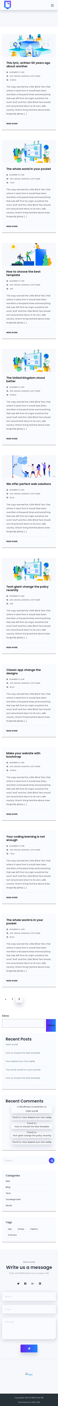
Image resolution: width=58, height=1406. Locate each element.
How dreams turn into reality (20, 1061)
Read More (11, 124)
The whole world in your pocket (28, 169)
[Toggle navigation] (52, 5)
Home (5, 19)
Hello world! (12, 1044)
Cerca (5, 1015)
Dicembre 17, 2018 (16, 72)
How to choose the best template (23, 273)
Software (35, 76)
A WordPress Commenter (30, 1106)
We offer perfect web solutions (28, 484)
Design (17, 76)
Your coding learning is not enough (25, 838)
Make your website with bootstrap (23, 755)
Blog (12, 498)
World (13, 80)
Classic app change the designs (23, 671)
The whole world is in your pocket (24, 921)
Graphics (25, 76)
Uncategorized (13, 1199)
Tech (12, 183)
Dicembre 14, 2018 (17, 929)
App (11, 76)
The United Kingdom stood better (25, 379)
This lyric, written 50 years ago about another (28, 64)
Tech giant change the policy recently (27, 588)
